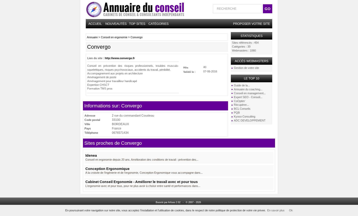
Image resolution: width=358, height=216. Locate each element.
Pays (87, 128)
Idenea (91, 155)
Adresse (89, 115)
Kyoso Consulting (244, 116)
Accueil (95, 24)
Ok (291, 210)
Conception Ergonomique (107, 169)
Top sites (137, 24)
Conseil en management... (250, 93)
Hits (185, 67)
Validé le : (189, 71)
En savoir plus (276, 210)
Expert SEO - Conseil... (248, 97)
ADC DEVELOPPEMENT (250, 120)
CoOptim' (239, 101)
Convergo (136, 37)
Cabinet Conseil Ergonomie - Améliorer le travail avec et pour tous (141, 182)
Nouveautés (116, 24)
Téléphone (91, 132)
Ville (87, 124)
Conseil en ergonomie (114, 37)
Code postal (92, 119)
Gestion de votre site (246, 67)
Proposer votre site (251, 24)
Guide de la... (242, 85)
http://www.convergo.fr (120, 58)
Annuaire (92, 37)
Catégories (158, 24)
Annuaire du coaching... (248, 89)
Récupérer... (241, 104)
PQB (237, 112)
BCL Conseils (242, 108)
